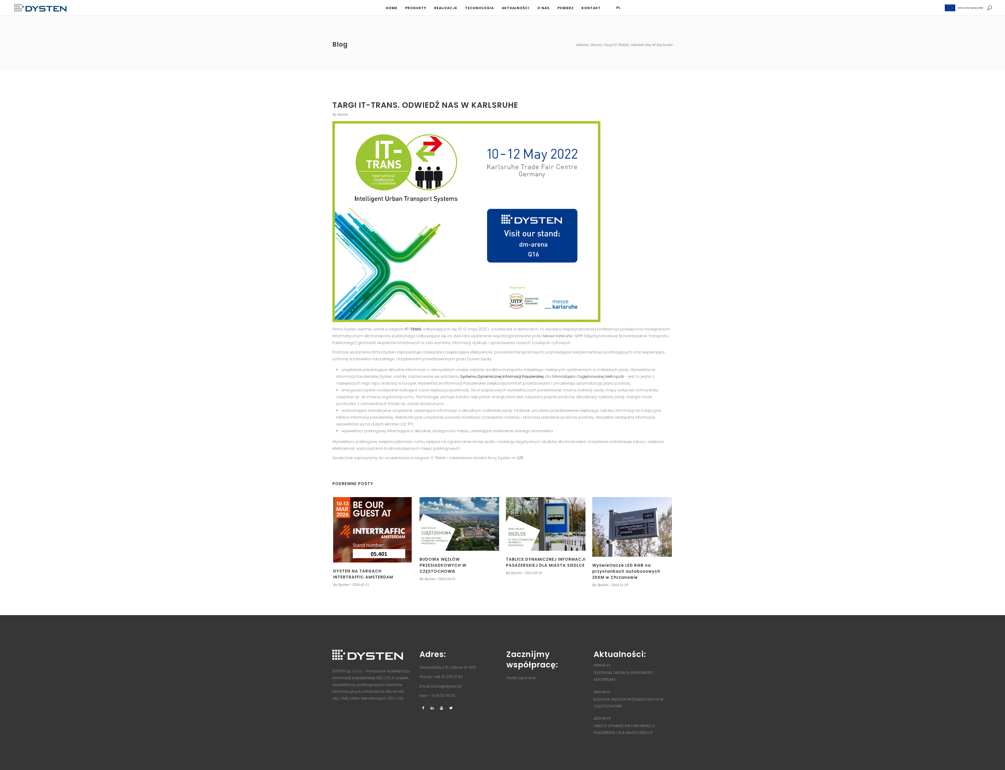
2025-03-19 (533, 573)
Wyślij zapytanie (521, 678)
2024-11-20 (619, 585)
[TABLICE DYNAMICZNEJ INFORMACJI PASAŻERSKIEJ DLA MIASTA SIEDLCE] (545, 524)
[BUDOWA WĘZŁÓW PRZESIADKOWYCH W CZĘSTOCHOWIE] (459, 524)
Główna (582, 45)
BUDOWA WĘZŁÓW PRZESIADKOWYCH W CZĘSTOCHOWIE (443, 565)
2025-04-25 (447, 579)
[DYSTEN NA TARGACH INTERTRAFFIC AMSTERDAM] (373, 530)
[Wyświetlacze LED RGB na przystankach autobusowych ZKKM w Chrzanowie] (632, 527)
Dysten (342, 114)
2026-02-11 (360, 585)
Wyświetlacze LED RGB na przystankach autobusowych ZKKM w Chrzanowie (626, 571)
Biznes (596, 45)
